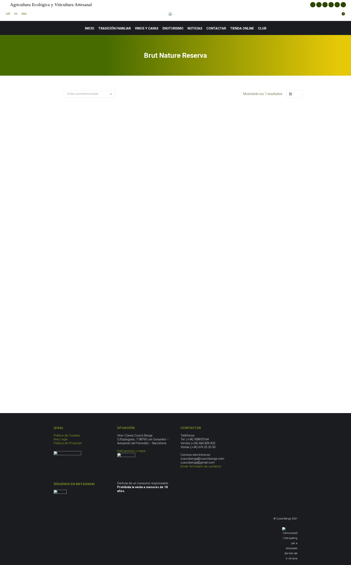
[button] (133, 173)
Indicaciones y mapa (131, 451)
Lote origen (265, 287)
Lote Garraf (183, 287)
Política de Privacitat (67, 443)
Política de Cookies (67, 435)
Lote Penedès (101, 389)
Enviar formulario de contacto (201, 466)
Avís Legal (60, 439)
